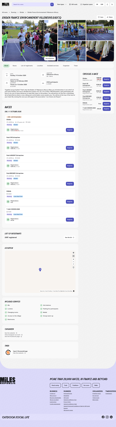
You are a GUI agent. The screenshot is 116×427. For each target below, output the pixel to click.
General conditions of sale (70, 404)
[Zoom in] (73, 259)
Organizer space (96, 393)
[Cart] (112, 4)
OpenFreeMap (48, 291)
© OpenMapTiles (56, 291)
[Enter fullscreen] (73, 256)
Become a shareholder (55, 397)
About (6, 65)
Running (13, 12)
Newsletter (66, 395)
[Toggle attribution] (74, 291)
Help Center (95, 399)
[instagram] (108, 417)
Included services (53, 65)
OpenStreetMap (68, 291)
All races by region (68, 410)
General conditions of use (70, 399)
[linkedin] (112, 417)
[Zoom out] (73, 261)
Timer (76, 65)
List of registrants (27, 65)
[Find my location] (73, 252)
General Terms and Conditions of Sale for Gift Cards (77, 406)
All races (5, 12)
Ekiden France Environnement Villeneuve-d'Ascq (43, 12)
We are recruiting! (54, 399)
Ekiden (22, 12)
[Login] (107, 4)
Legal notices (53, 402)
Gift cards (66, 397)
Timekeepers (108, 393)
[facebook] (104, 417)
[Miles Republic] (5, 4)
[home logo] (7, 380)
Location (40, 65)
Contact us (52, 393)
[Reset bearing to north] (73, 264)
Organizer (66, 65)
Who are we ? (53, 395)
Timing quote (95, 397)
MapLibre (42, 291)
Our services (95, 395)
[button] (40, 272)
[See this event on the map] (43, 75)
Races (15, 65)
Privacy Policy (67, 402)
